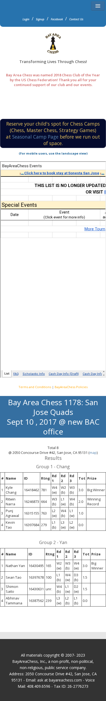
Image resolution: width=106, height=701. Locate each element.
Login (26, 19)
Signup (40, 19)
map (93, 452)
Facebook (57, 19)
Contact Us (76, 19)
